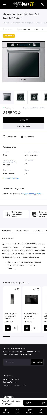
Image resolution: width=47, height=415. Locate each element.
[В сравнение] (15, 289)
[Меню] (4, 4)
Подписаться (37, 362)
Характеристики (23, 29)
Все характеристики (11, 178)
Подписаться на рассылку (14, 348)
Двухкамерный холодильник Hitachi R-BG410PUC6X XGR (10, 316)
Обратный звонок (10, 382)
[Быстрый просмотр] (15, 328)
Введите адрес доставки (31, 194)
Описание (7, 29)
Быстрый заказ (23, 126)
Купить (8, 328)
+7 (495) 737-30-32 (11, 379)
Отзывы (39, 29)
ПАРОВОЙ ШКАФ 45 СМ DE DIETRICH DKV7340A (31, 316)
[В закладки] (18, 289)
